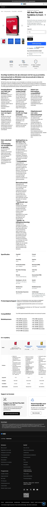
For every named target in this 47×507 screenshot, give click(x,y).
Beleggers (26, 464)
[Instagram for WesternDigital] (24, 490)
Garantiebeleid (4, 457)
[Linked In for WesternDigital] (27, 490)
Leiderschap (26, 452)
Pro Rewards (3, 481)
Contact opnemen (27, 469)
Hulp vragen (26, 473)
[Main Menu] (1, 4)
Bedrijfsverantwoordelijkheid (30, 455)
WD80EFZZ (40, 326)
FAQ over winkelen (5, 464)
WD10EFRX (24, 319)
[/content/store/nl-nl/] (23, 4)
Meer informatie (32, 1)
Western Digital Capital (6, 488)
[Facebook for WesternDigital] (34, 490)
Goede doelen (4, 485)
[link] (30, 48)
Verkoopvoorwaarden (25, 502)
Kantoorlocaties (27, 467)
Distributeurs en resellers (6, 462)
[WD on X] (31, 490)
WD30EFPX (24, 320)
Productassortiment (5, 455)
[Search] (46, 3)
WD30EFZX (40, 320)
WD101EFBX (41, 328)
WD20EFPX (40, 319)
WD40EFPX (24, 322)
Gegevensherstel (4, 476)
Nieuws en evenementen (29, 450)
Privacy (2, 502)
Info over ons (26, 447)
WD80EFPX (24, 326)
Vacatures (26, 462)
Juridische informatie (9, 502)
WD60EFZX (40, 324)
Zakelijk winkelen (4, 473)
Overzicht (3, 6)
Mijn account (4, 447)
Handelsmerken (17, 502)
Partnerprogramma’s (5, 483)
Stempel (32, 502)
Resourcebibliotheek (28, 476)
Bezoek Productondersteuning (11, 413)
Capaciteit (29, 29)
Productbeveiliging (28, 478)
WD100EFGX (26, 328)
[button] (3, 41)
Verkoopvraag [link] (36, 43)
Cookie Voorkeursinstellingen (40, 502)
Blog (24, 459)
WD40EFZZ (40, 322)
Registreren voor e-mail (6, 450)
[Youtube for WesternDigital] (37, 490)
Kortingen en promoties (6, 452)
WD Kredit (3, 478)
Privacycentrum (27, 457)
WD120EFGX (26, 330)
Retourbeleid (3, 459)
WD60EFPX (24, 324)
